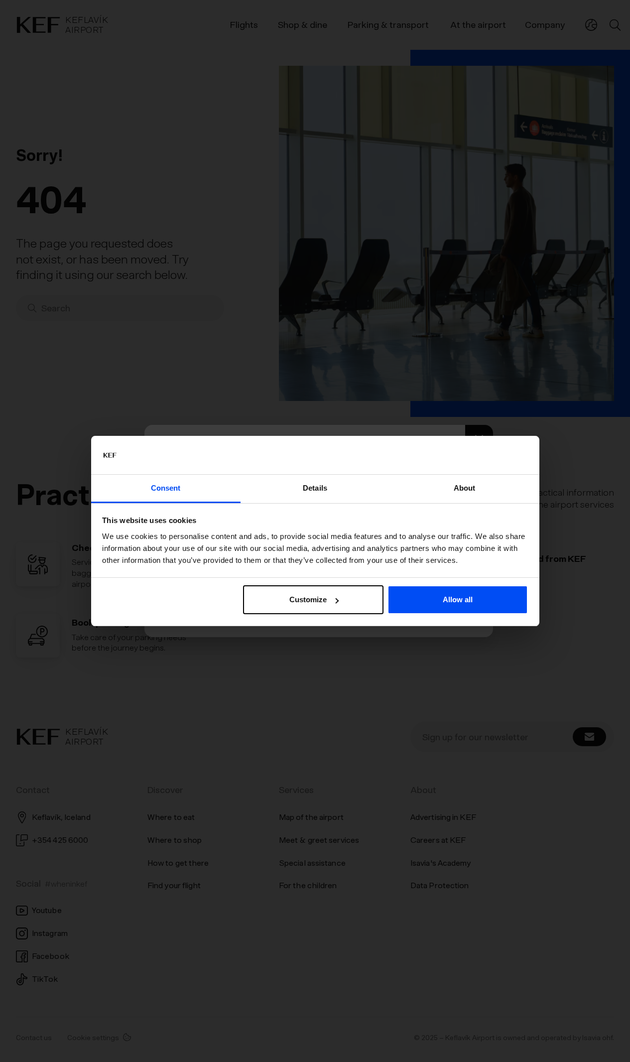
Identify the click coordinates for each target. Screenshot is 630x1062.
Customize (308, 599)
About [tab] (465, 488)
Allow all (458, 599)
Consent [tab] (166, 488)
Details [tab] (315, 488)
